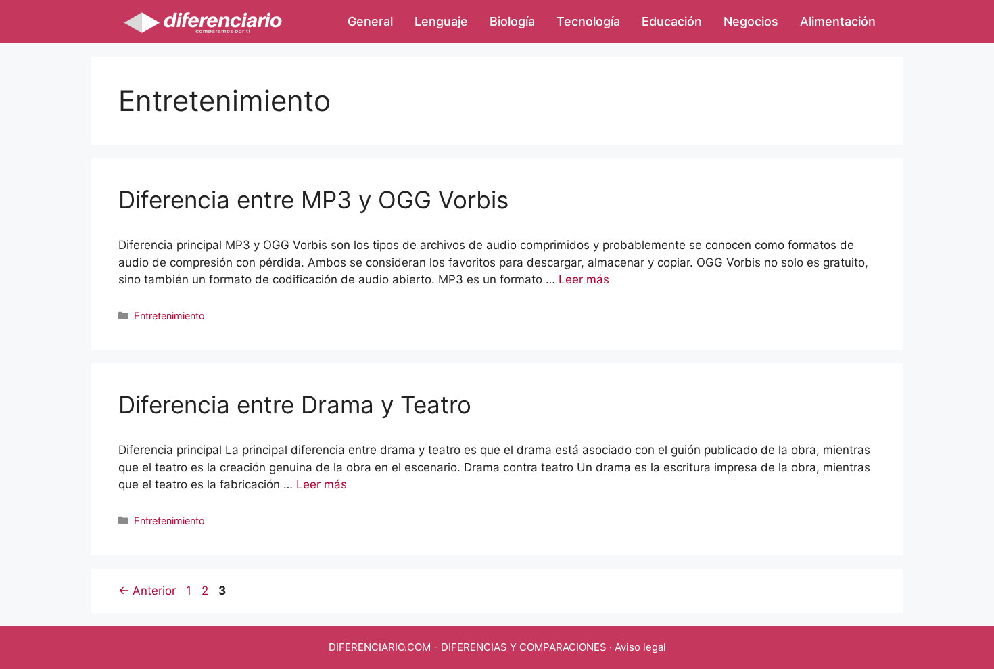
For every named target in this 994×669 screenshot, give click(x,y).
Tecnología (588, 21)
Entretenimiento (169, 315)
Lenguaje (441, 21)
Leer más (584, 279)
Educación (672, 21)
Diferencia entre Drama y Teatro (294, 404)
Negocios (751, 21)
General (370, 21)
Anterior (147, 590)
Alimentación (838, 21)
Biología (512, 21)
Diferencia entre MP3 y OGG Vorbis (313, 199)
